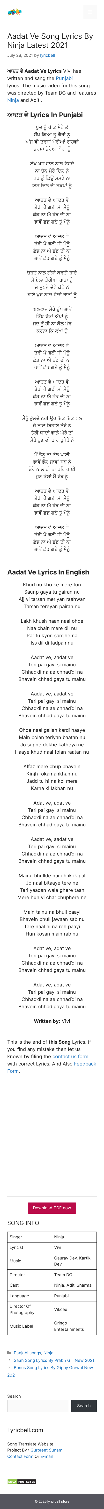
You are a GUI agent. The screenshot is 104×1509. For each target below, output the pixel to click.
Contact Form (20, 1456)
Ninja (13, 100)
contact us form (70, 1056)
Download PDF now (52, 1207)
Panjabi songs (27, 1352)
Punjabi (64, 78)
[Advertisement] (52, 1134)
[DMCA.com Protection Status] (22, 1483)
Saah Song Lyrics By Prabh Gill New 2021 (54, 1360)
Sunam (55, 1450)
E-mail (46, 1456)
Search (14, 1396)
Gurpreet (39, 1450)
